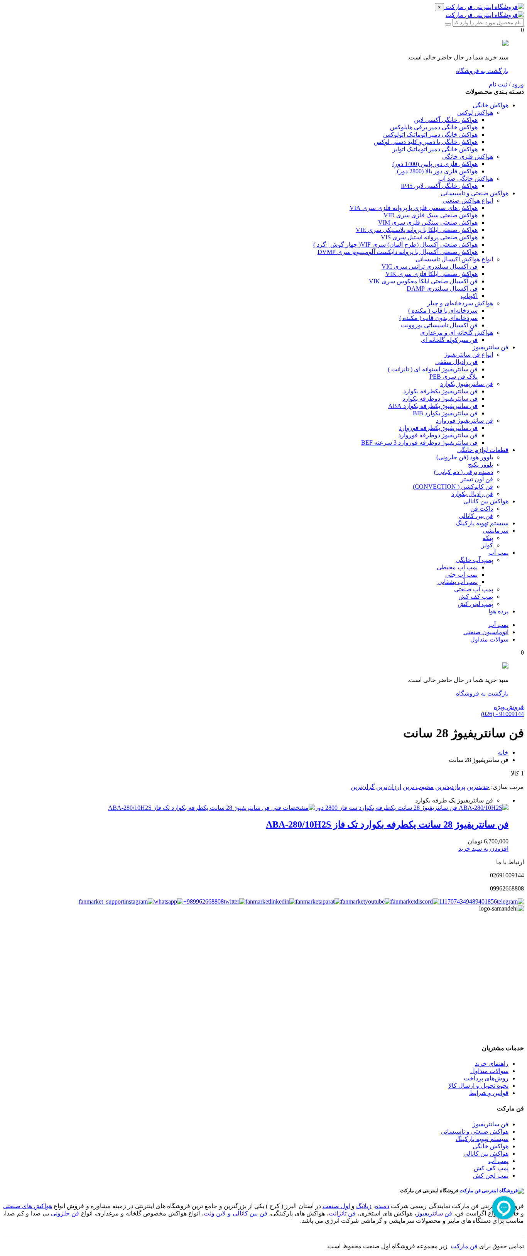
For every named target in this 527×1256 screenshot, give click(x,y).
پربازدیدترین (450, 787)
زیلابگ (364, 1206)
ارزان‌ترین (388, 787)
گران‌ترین (363, 787)
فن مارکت (464, 1246)
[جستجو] (448, 24)
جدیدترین (478, 787)
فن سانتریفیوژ (434, 1213)
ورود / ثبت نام (506, 84)
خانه (503, 752)
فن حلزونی (65, 1213)
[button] (483, 848)
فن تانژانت (342, 1213)
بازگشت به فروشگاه (482, 71)
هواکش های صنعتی (27, 1206)
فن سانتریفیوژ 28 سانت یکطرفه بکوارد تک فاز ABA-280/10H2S (387, 824)
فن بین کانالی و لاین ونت (235, 1213)
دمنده (382, 1206)
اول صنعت (336, 1206)
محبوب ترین (418, 787)
